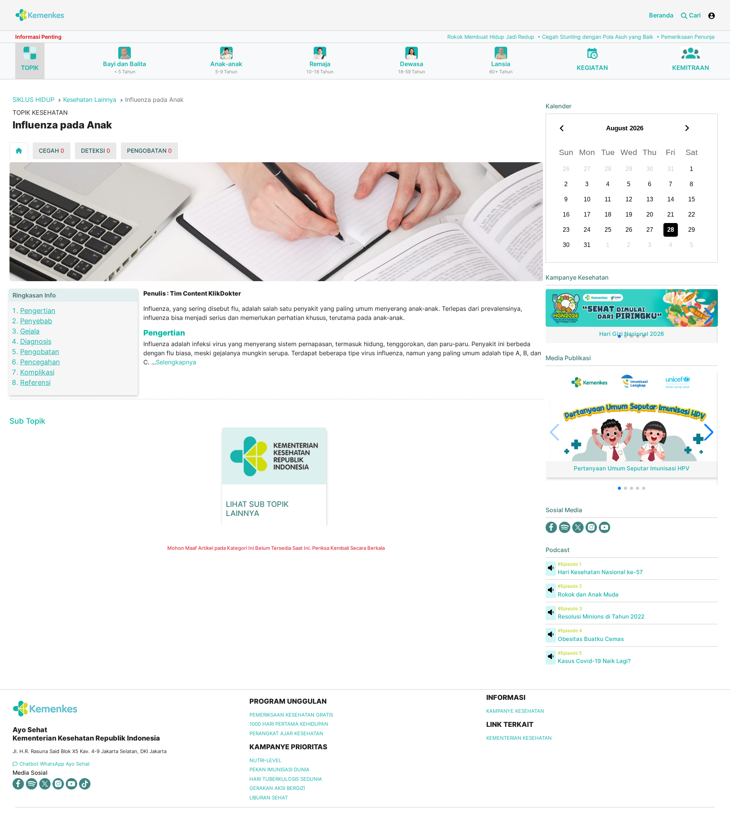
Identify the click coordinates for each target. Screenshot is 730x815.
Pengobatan (39, 352)
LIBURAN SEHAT (268, 797)
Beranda (661, 15)
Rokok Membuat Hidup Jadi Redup (453, 36)
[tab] (19, 150)
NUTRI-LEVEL (265, 760)
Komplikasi (37, 372)
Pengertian (38, 311)
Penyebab (36, 321)
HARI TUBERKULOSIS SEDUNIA (285, 779)
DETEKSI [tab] (95, 150)
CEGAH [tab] (51, 150)
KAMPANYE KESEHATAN (515, 711)
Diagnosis (35, 341)
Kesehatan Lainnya (89, 99)
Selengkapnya (176, 362)
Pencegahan (40, 362)
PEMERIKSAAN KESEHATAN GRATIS (291, 715)
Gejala (30, 331)
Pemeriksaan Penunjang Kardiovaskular (673, 36)
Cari (694, 15)
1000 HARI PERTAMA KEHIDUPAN (288, 724)
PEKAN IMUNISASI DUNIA (279, 769)
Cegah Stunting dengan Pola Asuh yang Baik (560, 36)
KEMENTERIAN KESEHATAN (519, 738)
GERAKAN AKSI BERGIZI (277, 788)
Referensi (35, 382)
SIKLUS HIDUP (33, 99)
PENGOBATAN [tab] (149, 150)
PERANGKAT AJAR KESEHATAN (286, 733)
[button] (619, 336)
